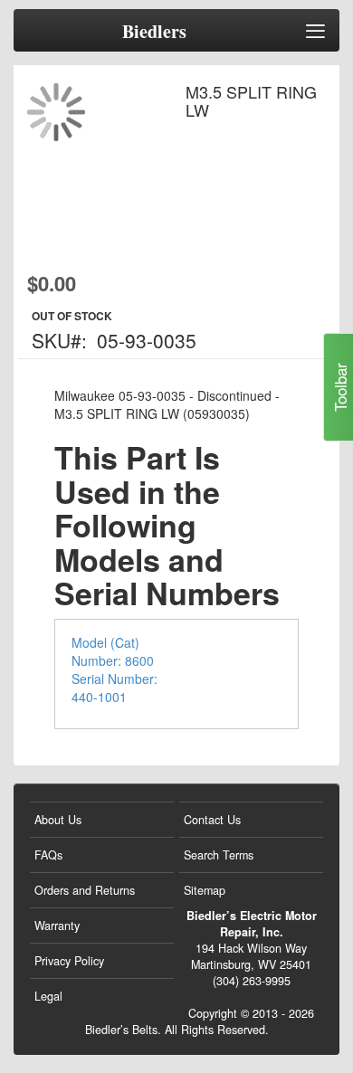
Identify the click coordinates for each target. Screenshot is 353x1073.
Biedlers (154, 31)
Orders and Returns (84, 890)
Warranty (57, 925)
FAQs (48, 855)
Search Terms (218, 855)
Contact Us (212, 820)
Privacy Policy (69, 961)
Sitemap (204, 890)
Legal (48, 996)
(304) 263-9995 (252, 981)
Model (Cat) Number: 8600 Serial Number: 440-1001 (114, 669)
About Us (57, 820)
